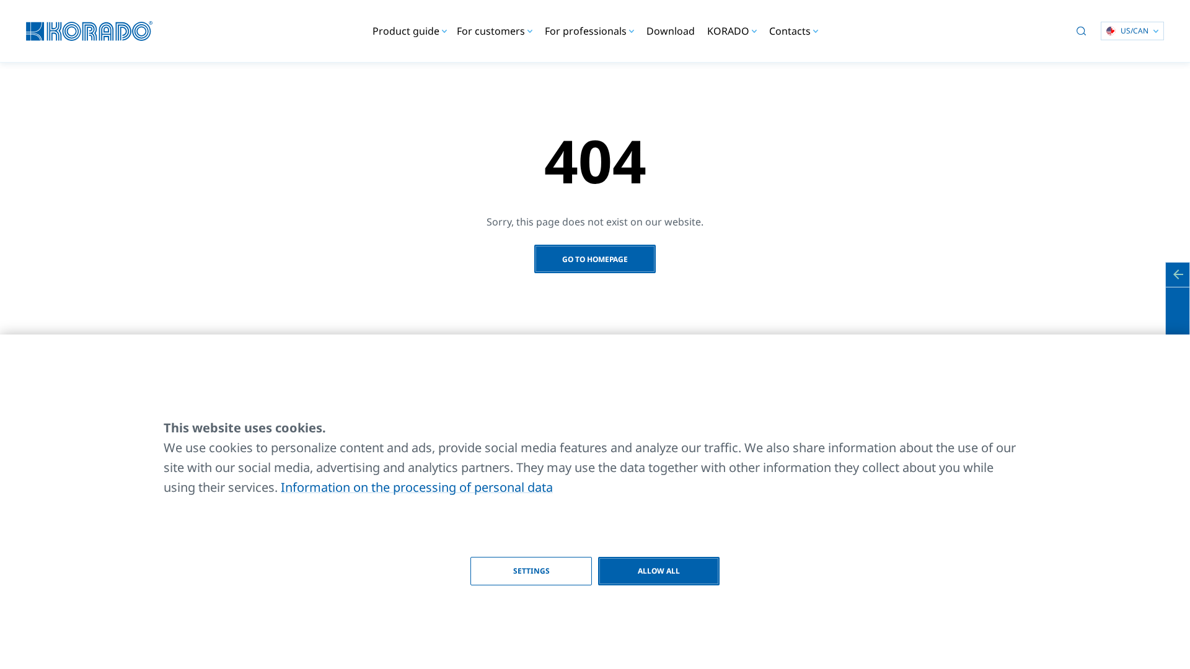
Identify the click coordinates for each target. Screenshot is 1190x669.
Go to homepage (595, 259)
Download (670, 31)
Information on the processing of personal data (417, 487)
